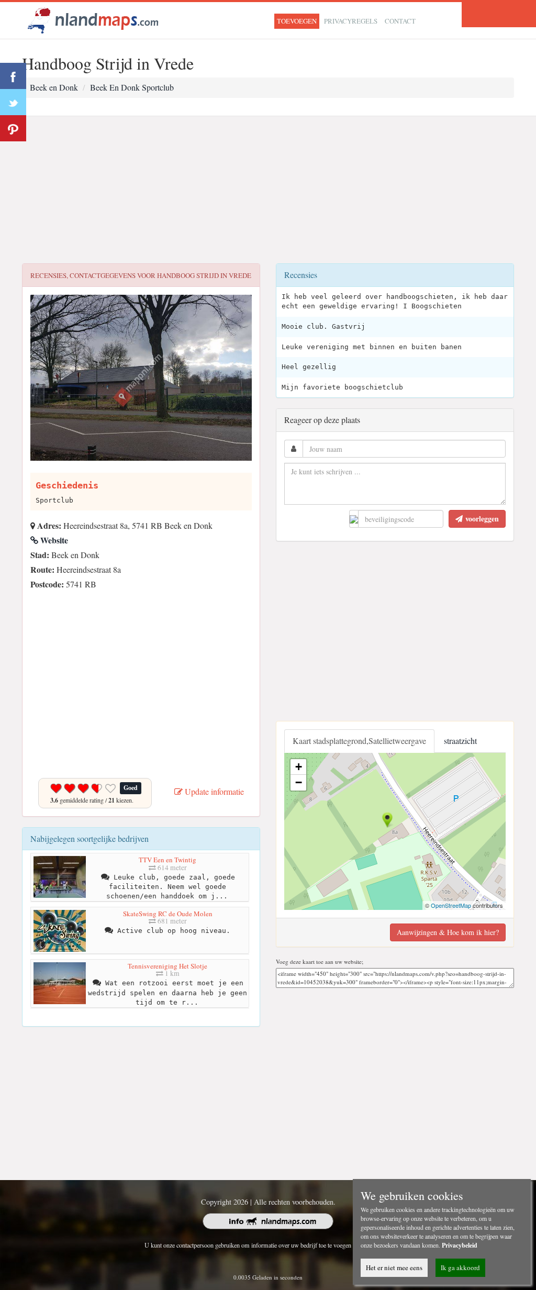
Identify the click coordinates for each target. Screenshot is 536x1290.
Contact (400, 21)
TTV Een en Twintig (167, 859)
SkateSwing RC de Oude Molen (168, 913)
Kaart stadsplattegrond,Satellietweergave (359, 740)
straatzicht (460, 740)
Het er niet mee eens (394, 1267)
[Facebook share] (13, 76)
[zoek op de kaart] (93, 19)
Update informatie (213, 791)
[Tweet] (13, 102)
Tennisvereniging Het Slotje (167, 966)
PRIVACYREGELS (350, 21)
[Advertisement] (268, 190)
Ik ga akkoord (460, 1267)
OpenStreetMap (451, 905)
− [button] (298, 782)
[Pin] (13, 128)
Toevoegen (297, 21)
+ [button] (298, 766)
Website (53, 540)
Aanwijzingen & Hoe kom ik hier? (448, 932)
